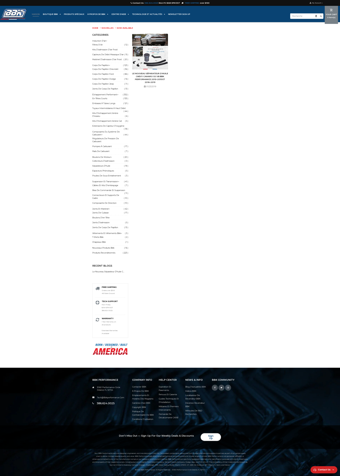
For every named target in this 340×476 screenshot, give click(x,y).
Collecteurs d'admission (103, 161)
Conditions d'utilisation (142, 419)
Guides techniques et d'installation (169, 400)
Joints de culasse (100, 213)
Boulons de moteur (102, 157)
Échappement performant (105, 94)
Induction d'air (99, 41)
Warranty (108, 318)
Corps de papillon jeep (103, 84)
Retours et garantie (168, 394)
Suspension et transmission (105, 181)
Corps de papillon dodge (104, 79)
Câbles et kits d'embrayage (105, 185)
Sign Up (211, 437)
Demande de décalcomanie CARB (168, 416)
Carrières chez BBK (141, 403)
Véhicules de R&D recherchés (193, 412)
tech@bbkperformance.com (110, 397)
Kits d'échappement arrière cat (107, 121)
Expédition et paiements (165, 388)
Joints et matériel (101, 209)
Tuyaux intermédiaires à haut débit (109, 108)
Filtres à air (97, 45)
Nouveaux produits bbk (103, 248)
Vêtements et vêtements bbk (107, 233)
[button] (316, 16)
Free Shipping (109, 287)
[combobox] (304, 16)
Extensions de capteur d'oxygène (108, 126)
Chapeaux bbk (99, 242)
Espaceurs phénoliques (103, 171)
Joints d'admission (101, 222)
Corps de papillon (101, 65)
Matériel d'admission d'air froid (107, 59)
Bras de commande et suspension (108, 190)
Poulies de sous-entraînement (106, 176)
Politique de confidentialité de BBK (143, 413)
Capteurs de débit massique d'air (108, 54)
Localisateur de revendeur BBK (192, 397)
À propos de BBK (140, 391)
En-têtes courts (99, 98)
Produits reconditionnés (103, 253)
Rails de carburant (100, 151)
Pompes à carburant (102, 146)
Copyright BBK (139, 407)
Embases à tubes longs (103, 103)
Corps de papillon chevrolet (105, 69)
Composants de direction (104, 203)
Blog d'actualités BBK (195, 387)
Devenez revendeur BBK (195, 405)
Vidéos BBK (190, 391)
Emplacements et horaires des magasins (142, 397)
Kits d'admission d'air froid (104, 49)
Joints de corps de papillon (105, 89)
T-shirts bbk (97, 237)
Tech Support (110, 301)
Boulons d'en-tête (101, 217)
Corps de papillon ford (103, 74)
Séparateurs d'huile (101, 166)
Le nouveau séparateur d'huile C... (108, 271)
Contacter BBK (139, 387)
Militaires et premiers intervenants (168, 408)
